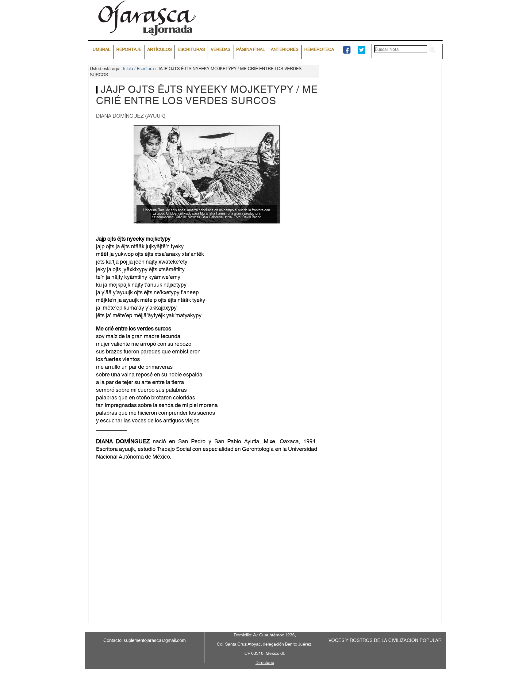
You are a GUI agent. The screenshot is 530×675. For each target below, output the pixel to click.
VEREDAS (220, 50)
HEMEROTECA (319, 50)
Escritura (145, 68)
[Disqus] (265, 546)
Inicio (128, 68)
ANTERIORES (284, 50)
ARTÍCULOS (159, 50)
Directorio (264, 663)
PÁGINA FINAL (250, 50)
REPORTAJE (128, 50)
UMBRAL (101, 50)
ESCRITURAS (191, 50)
